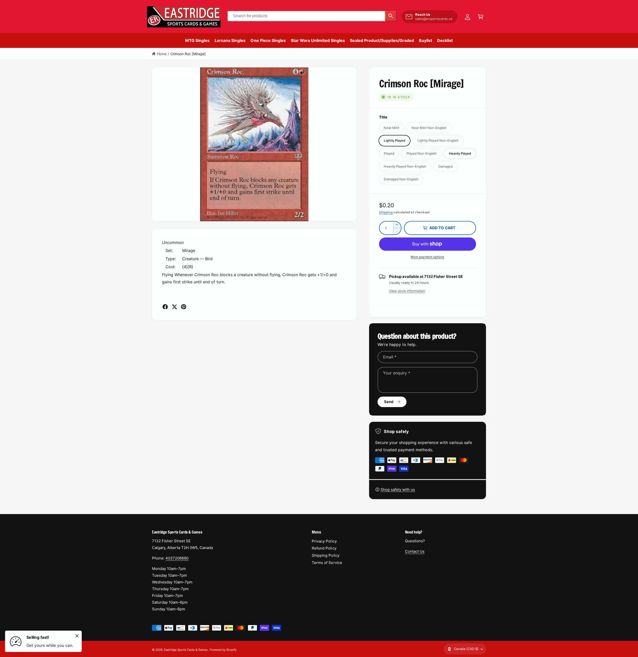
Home (161, 54)
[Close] (77, 636)
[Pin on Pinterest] (183, 307)
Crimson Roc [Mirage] (188, 54)
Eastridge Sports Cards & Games (185, 650)
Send (389, 401)
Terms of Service (327, 562)
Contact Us (414, 551)
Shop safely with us (398, 489)
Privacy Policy (324, 541)
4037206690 (176, 558)
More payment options (427, 257)
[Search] (391, 16)
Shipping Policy (325, 555)
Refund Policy (324, 548)
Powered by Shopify (223, 650)
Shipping (386, 212)
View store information (407, 291)
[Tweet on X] (174, 307)
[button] (480, 16)
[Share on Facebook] (165, 307)
